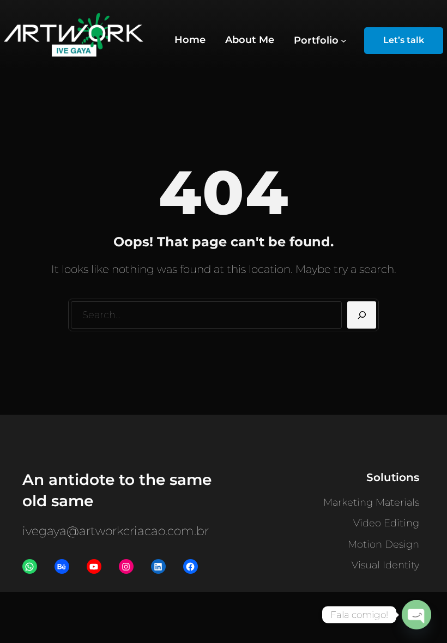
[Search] (361, 315)
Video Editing (386, 523)
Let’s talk (403, 40)
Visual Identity (385, 565)
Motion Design (383, 544)
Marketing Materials (371, 502)
